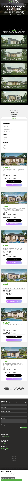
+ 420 (5, 437)
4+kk (5, 145)
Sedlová (5, 139)
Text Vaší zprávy (4, 418)
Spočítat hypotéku (14, 184)
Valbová (5, 137)
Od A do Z (14, 116)
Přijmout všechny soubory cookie (11, 480)
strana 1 (6, 388)
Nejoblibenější (14, 114)
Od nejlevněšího (14, 110)
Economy (14, 456)
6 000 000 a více (7, 131)
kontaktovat (14, 30)
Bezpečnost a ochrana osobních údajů (14, 468)
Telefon (2, 415)
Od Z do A (14, 118)
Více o (14, 181)
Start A (5, 362)
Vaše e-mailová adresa (5, 411)
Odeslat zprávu (23, 427)
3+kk (5, 148)
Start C (5, 207)
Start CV (6, 168)
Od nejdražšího (13, 112)
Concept (14, 462)
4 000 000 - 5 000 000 (8, 128)
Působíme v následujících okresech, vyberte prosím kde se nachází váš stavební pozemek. (13, 403)
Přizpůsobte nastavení (8, 478)
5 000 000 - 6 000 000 (8, 129)
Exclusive (14, 460)
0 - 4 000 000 (6, 126)
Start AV (6, 323)
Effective (14, 458)
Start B (5, 284)
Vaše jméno (3, 407)
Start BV (6, 245)
